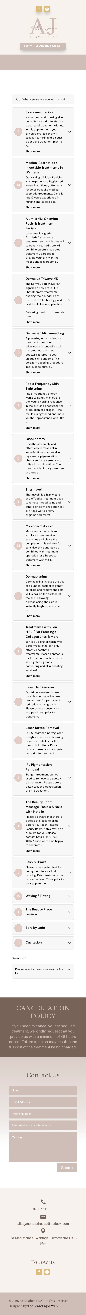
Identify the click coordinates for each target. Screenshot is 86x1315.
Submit (67, 1167)
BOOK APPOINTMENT (43, 46)
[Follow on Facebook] (39, 9)
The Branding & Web (42, 1306)
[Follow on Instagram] (47, 9)
